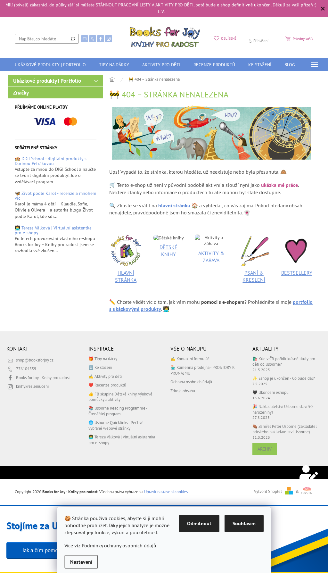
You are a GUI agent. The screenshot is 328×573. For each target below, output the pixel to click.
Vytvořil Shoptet (268, 491)
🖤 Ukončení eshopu (270, 392)
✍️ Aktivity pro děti (105, 376)
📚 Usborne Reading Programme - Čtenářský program (117, 410)
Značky (21, 92)
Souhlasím (244, 523)
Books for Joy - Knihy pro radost (43, 377)
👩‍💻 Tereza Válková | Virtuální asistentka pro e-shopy (53, 231)
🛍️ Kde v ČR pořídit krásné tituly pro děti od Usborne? (283, 361)
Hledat (72, 39)
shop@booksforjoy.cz (34, 359)
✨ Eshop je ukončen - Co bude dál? (283, 378)
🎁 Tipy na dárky (102, 358)
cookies (117, 518)
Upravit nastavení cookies (166, 491)
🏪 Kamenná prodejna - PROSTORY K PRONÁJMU (202, 370)
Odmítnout (199, 523)
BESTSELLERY (296, 273)
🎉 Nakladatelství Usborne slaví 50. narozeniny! (282, 409)
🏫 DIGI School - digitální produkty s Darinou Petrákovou (50, 161)
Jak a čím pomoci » (44, 550)
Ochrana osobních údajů (191, 381)
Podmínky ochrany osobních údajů (119, 545)
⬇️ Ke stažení (100, 367)
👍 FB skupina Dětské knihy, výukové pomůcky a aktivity (120, 396)
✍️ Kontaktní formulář (189, 358)
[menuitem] (50, 64)
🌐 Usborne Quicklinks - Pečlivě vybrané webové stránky (116, 425)
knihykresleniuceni (32, 386)
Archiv (265, 449)
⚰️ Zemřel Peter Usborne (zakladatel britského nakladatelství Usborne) (284, 429)
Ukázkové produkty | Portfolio (47, 80)
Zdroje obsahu (182, 390)
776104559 (26, 368)
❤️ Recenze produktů (107, 384)
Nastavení (81, 562)
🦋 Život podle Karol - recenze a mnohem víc (55, 196)
